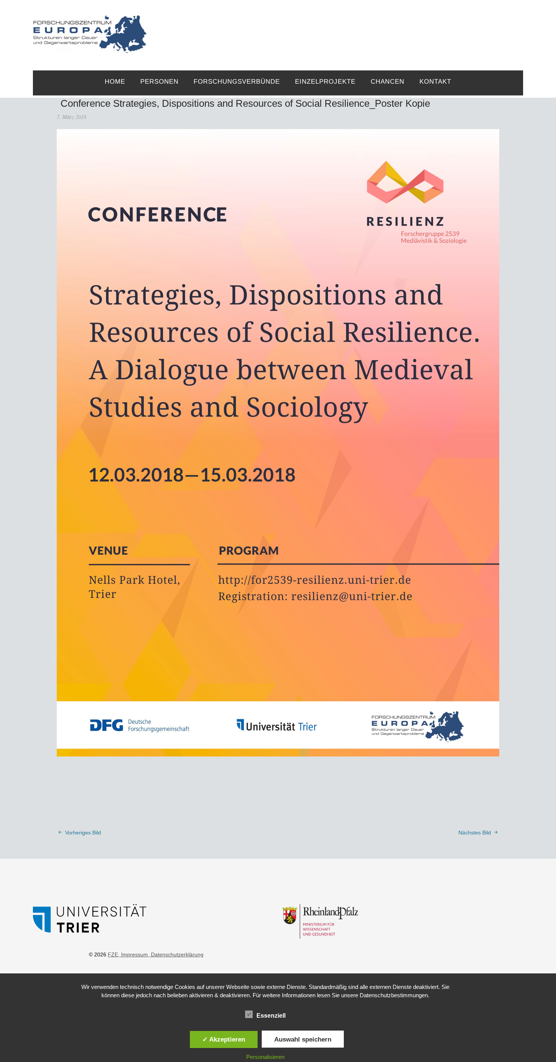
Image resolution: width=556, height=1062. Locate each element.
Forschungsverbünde (237, 81)
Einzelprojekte (325, 81)
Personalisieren (265, 1057)
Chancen (387, 81)
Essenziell (271, 1015)
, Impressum (133, 954)
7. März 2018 (71, 116)
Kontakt (435, 81)
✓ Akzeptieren (223, 1039)
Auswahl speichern (302, 1039)
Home (115, 81)
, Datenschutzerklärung (175, 954)
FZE (335, 27)
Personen (159, 81)
